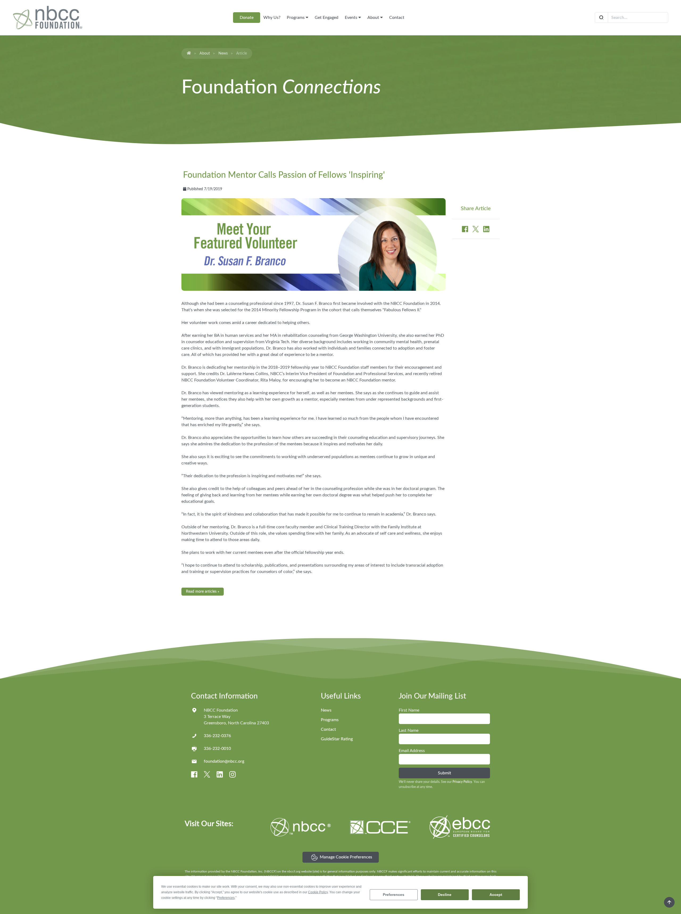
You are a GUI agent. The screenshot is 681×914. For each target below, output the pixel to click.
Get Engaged (326, 17)
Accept (495, 894)
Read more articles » (202, 591)
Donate (247, 17)
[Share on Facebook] (465, 229)
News (223, 53)
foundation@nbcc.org (224, 761)
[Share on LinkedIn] (486, 229)
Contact (396, 17)
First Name (409, 710)
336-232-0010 (217, 748)
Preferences (393, 894)
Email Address (412, 751)
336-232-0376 (217, 736)
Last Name (408, 730)
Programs (296, 17)
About (373, 17)
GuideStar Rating (337, 739)
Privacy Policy (462, 781)
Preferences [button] (226, 898)
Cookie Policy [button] (318, 892)
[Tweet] (476, 229)
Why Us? (271, 17)
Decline (444, 894)
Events (351, 17)
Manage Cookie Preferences (346, 857)
